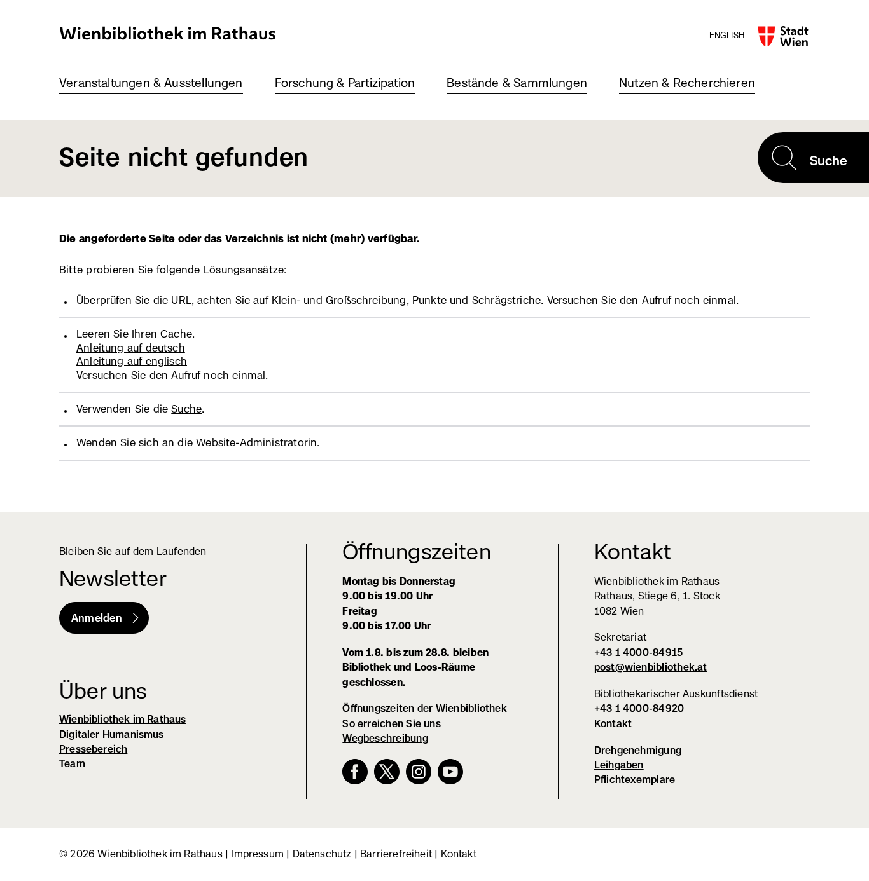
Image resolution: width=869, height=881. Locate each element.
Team (72, 763)
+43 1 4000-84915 (638, 652)
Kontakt (613, 723)
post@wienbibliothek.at (650, 667)
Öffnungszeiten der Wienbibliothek (424, 708)
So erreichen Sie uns (391, 723)
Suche (186, 409)
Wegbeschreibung (385, 738)
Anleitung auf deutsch (130, 348)
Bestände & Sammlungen (517, 83)
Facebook (355, 771)
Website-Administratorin (256, 442)
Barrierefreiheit (396, 854)
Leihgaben (619, 765)
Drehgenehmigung (637, 750)
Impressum (257, 854)
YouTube (450, 771)
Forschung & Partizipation (345, 83)
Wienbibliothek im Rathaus (168, 33)
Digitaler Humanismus (111, 734)
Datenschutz (322, 854)
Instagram (418, 771)
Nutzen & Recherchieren (687, 83)
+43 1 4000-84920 (639, 708)
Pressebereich (93, 749)
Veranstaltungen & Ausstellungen (151, 83)
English (726, 35)
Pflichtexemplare (635, 779)
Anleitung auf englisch (131, 361)
